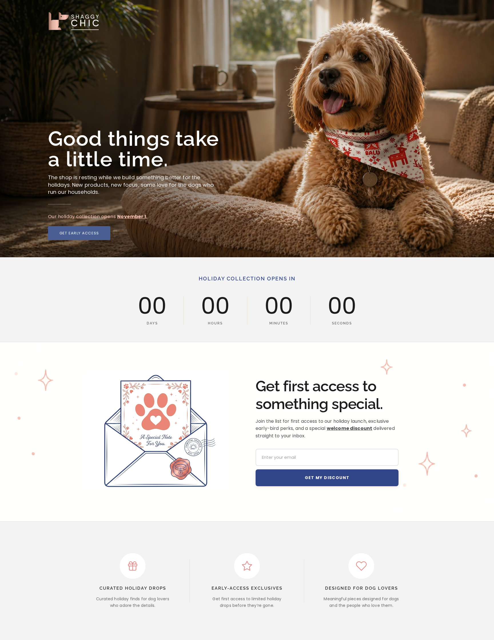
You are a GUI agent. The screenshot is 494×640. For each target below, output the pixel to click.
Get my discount (327, 478)
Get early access (79, 233)
